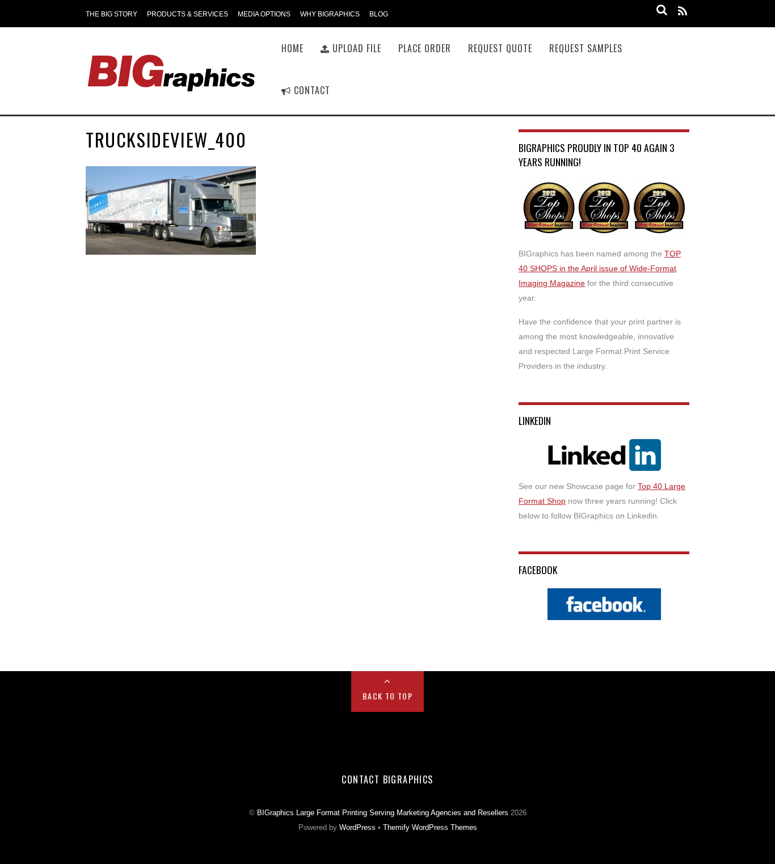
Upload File (355, 48)
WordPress (357, 828)
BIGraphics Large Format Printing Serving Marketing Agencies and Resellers (382, 813)
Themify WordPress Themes (430, 828)
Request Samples (585, 48)
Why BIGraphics (330, 14)
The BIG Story (111, 14)
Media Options (264, 14)
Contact (310, 90)
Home (292, 48)
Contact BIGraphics (387, 779)
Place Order (424, 48)
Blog (378, 14)
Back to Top (387, 696)
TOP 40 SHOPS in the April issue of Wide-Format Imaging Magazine (600, 268)
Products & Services (187, 14)
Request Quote (500, 48)
